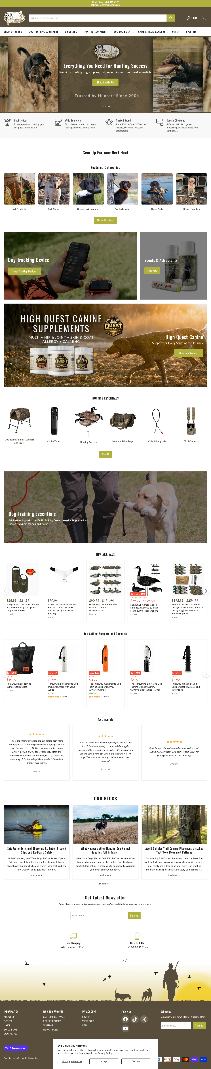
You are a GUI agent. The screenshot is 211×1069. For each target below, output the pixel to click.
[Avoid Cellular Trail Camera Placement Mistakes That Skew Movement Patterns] (174, 824)
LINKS (7, 1025)
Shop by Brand (13, 31)
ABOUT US (9, 1017)
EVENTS (8, 1021)
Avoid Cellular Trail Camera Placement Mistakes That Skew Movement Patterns (174, 850)
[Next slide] (202, 74)
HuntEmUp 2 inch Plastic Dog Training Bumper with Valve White (63, 686)
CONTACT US (10, 1033)
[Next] (206, 591)
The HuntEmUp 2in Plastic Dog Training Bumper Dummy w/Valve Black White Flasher (146, 686)
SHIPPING (48, 1025)
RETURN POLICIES (52, 1021)
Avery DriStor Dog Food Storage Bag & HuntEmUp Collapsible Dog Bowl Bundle (22, 607)
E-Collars (71, 31)
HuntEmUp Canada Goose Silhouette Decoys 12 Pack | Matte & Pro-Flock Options (144, 607)
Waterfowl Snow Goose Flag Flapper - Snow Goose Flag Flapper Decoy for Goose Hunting (62, 609)
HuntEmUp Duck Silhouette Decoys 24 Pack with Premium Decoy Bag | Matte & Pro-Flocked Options (187, 609)
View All (105, 454)
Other (176, 31)
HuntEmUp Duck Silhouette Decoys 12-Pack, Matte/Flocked (103, 607)
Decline (136, 1061)
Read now (35, 875)
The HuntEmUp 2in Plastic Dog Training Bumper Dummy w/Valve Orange (105, 686)
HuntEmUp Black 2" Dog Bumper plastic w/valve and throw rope (186, 686)
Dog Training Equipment (44, 31)
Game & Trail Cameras (152, 31)
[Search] (171, 18)
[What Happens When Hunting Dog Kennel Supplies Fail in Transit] (105, 824)
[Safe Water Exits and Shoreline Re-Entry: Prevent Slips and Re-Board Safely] (36, 824)
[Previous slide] (8, 74)
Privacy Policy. (105, 1053)
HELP (85, 1025)
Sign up (134, 915)
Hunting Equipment (96, 31)
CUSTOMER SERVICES (54, 1017)
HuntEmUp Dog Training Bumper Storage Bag (18, 685)
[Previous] (5, 591)
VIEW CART (88, 1021)
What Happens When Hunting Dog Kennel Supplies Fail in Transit (105, 850)
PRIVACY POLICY (51, 1029)
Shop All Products (105, 220)
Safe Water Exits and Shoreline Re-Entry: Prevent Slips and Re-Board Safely (36, 850)
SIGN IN (86, 1017)
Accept (103, 1061)
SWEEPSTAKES (11, 1029)
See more (104, 883)
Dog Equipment (123, 31)
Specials (191, 31)
